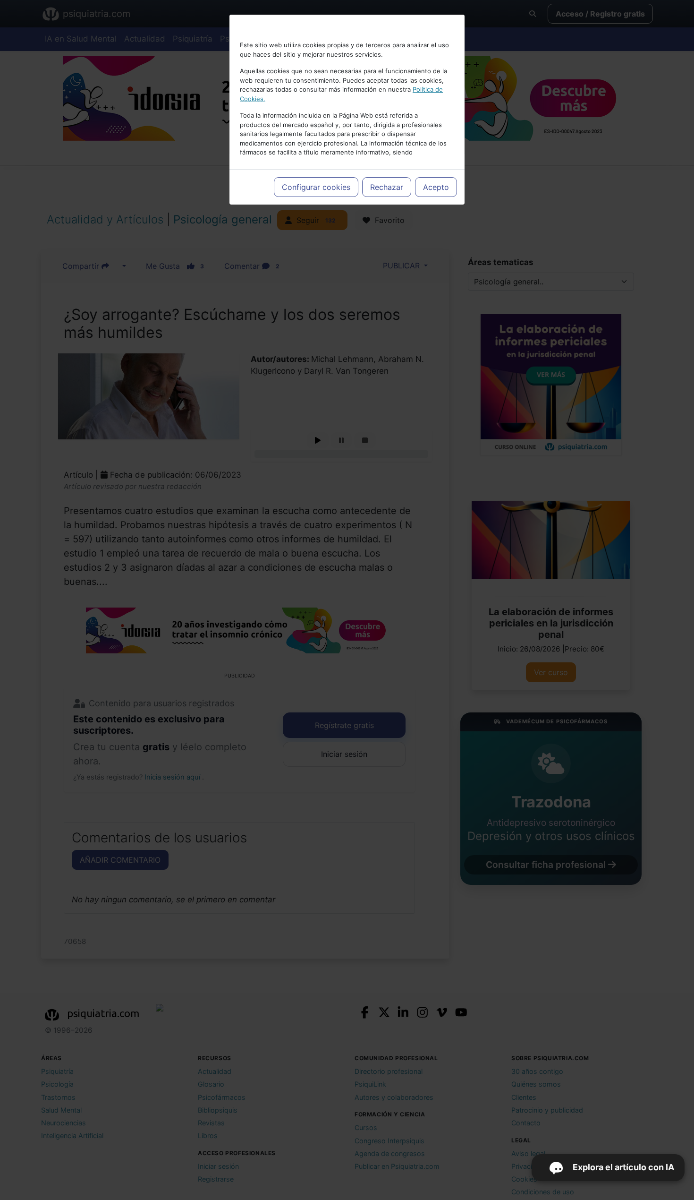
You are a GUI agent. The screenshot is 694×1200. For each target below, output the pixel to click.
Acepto (436, 187)
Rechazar (386, 187)
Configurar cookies (316, 187)
